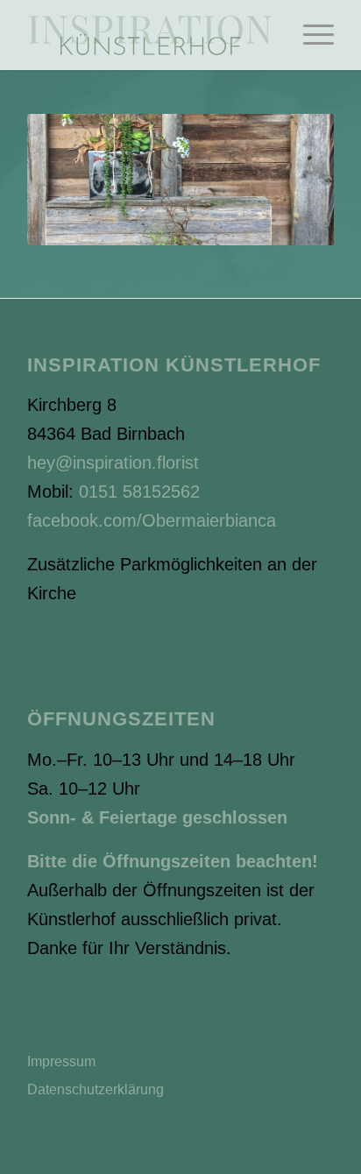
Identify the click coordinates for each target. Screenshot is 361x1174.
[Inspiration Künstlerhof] (150, 35)
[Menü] (310, 35)
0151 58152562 (139, 491)
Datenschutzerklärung (95, 1089)
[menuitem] (310, 35)
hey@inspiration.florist (113, 462)
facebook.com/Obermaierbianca (151, 520)
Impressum (61, 1061)
